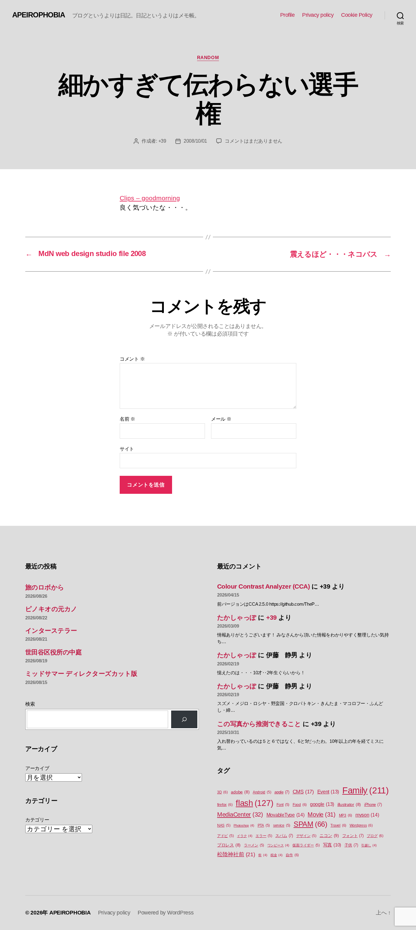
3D (222, 792)
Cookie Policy (356, 15)
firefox (224, 805)
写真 (332, 845)
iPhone (373, 804)
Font (283, 805)
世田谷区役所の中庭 (53, 652)
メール (221, 419)
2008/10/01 (195, 141)
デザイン (306, 836)
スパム (284, 835)
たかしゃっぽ (236, 617)
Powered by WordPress (166, 913)
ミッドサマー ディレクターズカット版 (81, 673)
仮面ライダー (306, 845)
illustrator (349, 804)
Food (300, 805)
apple (281, 792)
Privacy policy (317, 15)
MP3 (345, 815)
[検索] (184, 719)
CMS (303, 792)
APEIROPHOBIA (38, 15)
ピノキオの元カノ (51, 608)
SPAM (310, 824)
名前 (127, 419)
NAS (223, 825)
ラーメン (254, 845)
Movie (322, 814)
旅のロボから (44, 587)
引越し (368, 845)
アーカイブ (37, 768)
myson (367, 815)
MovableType (285, 815)
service (281, 825)
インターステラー (51, 630)
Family (365, 790)
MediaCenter (240, 814)
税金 (276, 855)
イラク (244, 836)
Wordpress (361, 825)
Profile (287, 15)
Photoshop (244, 825)
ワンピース (278, 845)
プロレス (229, 845)
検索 (30, 704)
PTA (264, 825)
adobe (240, 792)
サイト (127, 448)
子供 (351, 845)
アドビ (225, 836)
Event (328, 791)
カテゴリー (37, 819)
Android (262, 792)
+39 (162, 141)
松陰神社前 (236, 854)
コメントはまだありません (253, 141)
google (322, 804)
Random (208, 57)
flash (254, 803)
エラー (264, 836)
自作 (292, 855)
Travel (338, 825)
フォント (353, 835)
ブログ (375, 836)
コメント (132, 359)
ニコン (329, 835)
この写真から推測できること (259, 723)
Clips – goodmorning (150, 197)
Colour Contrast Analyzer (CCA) (263, 586)
